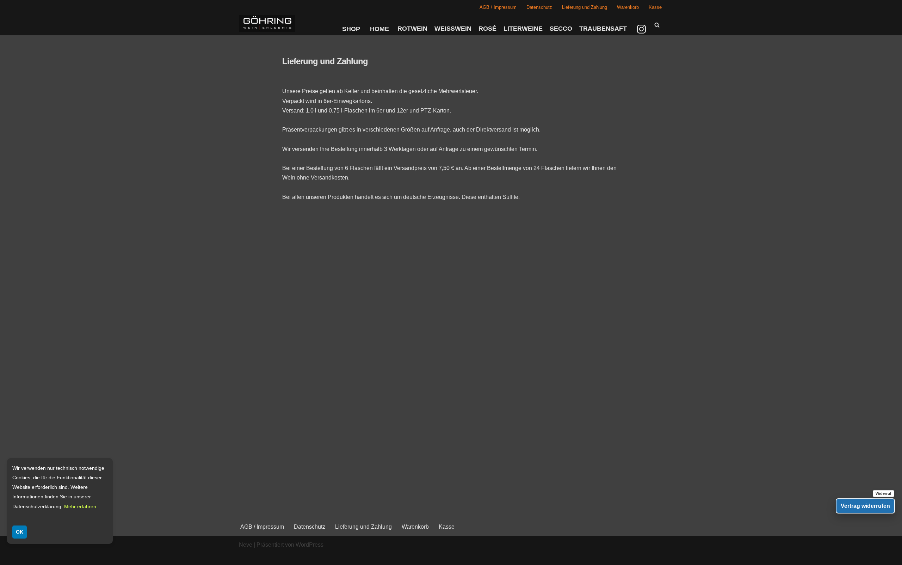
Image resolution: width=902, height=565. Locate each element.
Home (379, 28)
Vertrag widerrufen (865, 506)
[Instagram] (642, 29)
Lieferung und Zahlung (584, 7)
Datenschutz (539, 7)
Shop (351, 28)
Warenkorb (628, 7)
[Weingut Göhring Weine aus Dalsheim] (267, 23)
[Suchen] (657, 25)
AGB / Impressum (498, 7)
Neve (245, 545)
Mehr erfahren (80, 506)
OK (19, 532)
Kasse (655, 7)
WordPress (309, 545)
